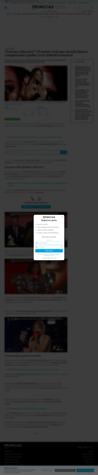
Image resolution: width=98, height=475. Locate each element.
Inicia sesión (53, 258)
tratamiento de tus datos (49, 255)
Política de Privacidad (54, 254)
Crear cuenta (49, 250)
